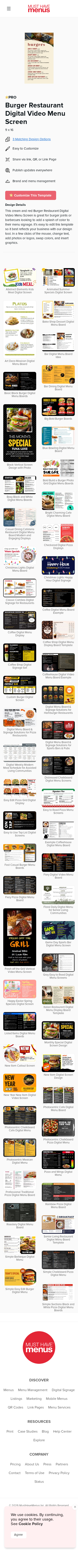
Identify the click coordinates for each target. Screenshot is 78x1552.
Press (47, 1464)
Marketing (34, 1398)
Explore (39, 1440)
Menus (8, 1390)
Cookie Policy (31, 1523)
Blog (45, 1431)
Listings (16, 1398)
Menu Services (59, 1407)
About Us (32, 1464)
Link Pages (36, 1407)
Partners (62, 1464)
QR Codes (15, 1407)
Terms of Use (34, 1473)
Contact (15, 1473)
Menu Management (32, 1390)
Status (39, 1481)
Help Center (62, 1431)
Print (9, 1431)
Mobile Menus (56, 1398)
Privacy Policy (59, 1473)
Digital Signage (63, 1390)
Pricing (15, 1464)
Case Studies (27, 1431)
